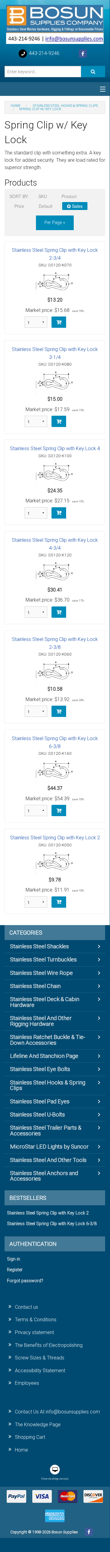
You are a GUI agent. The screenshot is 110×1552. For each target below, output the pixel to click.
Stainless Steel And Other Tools (48, 1160)
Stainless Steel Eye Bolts (40, 1069)
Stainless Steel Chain (35, 986)
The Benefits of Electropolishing (49, 1345)
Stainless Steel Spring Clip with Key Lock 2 (55, 838)
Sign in (13, 1259)
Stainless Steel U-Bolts (37, 1114)
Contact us (26, 1307)
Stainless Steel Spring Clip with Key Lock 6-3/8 (52, 1223)
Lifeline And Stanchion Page (44, 1056)
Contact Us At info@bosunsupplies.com (57, 1412)
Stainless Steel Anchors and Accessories (44, 1176)
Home (21, 1450)
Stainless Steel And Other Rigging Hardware (41, 1021)
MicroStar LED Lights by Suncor (49, 1146)
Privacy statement (34, 1332)
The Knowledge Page (38, 1424)
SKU (42, 196)
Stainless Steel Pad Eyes (39, 1101)
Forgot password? (25, 1280)
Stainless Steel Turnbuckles (43, 959)
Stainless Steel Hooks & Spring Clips (47, 1085)
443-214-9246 (43, 53)
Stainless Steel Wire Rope (41, 973)
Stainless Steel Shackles (39, 946)
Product (69, 196)
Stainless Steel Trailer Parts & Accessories (45, 1130)
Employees (27, 1383)
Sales (77, 206)
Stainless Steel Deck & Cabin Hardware (44, 1002)
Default (45, 206)
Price (19, 206)
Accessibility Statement (40, 1370)
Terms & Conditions (35, 1319)
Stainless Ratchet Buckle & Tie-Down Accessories (47, 1040)
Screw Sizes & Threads (39, 1358)
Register (15, 1269)
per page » (54, 222)
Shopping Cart (30, 1437)
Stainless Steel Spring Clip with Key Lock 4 (55, 448)
